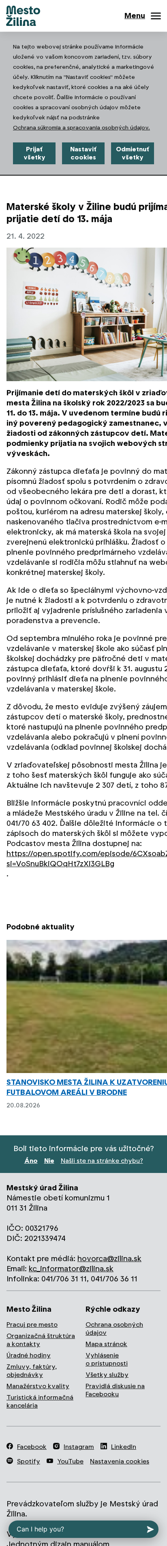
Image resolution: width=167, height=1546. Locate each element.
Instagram (79, 1446)
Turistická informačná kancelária (39, 1401)
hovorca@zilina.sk (109, 1258)
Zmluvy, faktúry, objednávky (31, 1370)
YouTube (70, 1461)
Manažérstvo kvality (37, 1386)
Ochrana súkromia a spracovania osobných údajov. (81, 127)
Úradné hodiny (28, 1355)
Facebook (32, 1446)
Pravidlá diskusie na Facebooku (115, 1390)
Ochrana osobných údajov (114, 1328)
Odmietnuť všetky (132, 153)
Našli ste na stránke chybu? (102, 1160)
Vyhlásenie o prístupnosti (107, 1359)
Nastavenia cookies (119, 1461)
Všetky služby (107, 1374)
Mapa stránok (106, 1343)
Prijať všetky (34, 153)
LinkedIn (123, 1446)
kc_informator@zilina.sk (71, 1268)
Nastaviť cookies (83, 153)
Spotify (28, 1461)
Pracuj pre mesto (32, 1324)
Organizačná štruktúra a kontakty (40, 1339)
